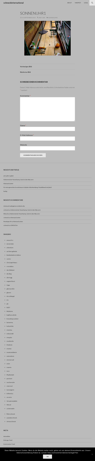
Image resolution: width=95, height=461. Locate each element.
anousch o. (10, 240)
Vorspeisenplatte (12, 401)
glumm (9, 292)
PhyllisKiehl (10, 375)
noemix (9, 367)
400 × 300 (42, 17)
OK (47, 456)
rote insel (10, 386)
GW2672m (14, 225)
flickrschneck (11, 414)
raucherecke (11, 382)
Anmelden (6, 436)
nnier (8, 364)
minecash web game (9, 206)
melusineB (10, 334)
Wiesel (5, 214)
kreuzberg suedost (12, 319)
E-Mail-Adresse (27, 135)
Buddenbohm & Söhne (14, 255)
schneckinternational (13, 3)
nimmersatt (10, 360)
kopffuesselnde (11, 315)
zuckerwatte (10, 408)
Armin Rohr (10, 244)
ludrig (5, 191)
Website (23, 145)
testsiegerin (10, 390)
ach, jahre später (8, 176)
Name (23, 125)
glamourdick (10, 289)
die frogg (9, 277)
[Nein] (92, 454)
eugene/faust (11, 281)
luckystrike (10, 326)
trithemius (10, 393)
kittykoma (10, 311)
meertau (9, 330)
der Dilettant (10, 270)
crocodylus (10, 266)
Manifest (78, 2)
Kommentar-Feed (9, 444)
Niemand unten (8, 183)
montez (9, 349)
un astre (9, 397)
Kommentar (25, 96)
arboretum (10, 247)
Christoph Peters (12, 262)
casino (9, 259)
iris (8, 300)
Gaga (8, 285)
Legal (86, 2)
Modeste (9, 345)
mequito (9, 337)
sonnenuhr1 (53, 17)
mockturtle (10, 341)
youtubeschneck (12, 418)
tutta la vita (21, 206)
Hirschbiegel (10, 296)
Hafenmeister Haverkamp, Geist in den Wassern (18, 179)
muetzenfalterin (12, 352)
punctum (9, 378)
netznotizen (10, 356)
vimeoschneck (11, 421)
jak (7, 304)
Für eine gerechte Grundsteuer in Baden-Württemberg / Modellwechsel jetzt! (27, 187)
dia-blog (9, 274)
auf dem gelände (12, 251)
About (69, 2)
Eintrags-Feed (7, 440)
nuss (8, 371)
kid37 (8, 307)
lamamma (10, 322)
